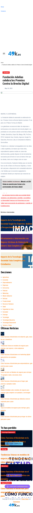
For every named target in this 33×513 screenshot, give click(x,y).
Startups (5, 314)
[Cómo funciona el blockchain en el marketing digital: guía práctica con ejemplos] (2, 351)
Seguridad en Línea (8, 309)
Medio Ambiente (7, 296)
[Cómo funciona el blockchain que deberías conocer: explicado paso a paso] (2, 396)
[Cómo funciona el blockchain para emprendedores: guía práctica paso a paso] (2, 360)
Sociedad (6, 72)
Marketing (5, 293)
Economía (5, 280)
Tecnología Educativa (9, 320)
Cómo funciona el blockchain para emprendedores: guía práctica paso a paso (16, 492)
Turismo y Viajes (7, 325)
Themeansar (16, 502)
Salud (4, 307)
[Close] (0, 3)
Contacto (3, 11)
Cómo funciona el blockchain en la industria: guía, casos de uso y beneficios (15, 441)
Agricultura (6, 277)
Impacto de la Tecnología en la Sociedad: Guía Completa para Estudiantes (13, 260)
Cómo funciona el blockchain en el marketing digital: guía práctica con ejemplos (15, 475)
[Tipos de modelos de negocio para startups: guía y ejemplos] (2, 405)
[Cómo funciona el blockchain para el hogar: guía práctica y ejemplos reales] (2, 378)
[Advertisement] (16, 32)
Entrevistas (6, 288)
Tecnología (6, 317)
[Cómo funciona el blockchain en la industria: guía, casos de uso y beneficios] (2, 334)
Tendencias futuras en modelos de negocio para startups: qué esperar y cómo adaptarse (16, 458)
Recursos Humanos (8, 304)
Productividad (7, 301)
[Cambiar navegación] (4, 53)
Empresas (5, 285)
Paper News (25, 499)
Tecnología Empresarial (9, 322)
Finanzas (5, 290)
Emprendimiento (7, 282)
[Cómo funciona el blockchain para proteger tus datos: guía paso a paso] (2, 413)
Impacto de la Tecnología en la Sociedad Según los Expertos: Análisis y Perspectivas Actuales (16, 224)
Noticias (5, 298)
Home (2, 7)
